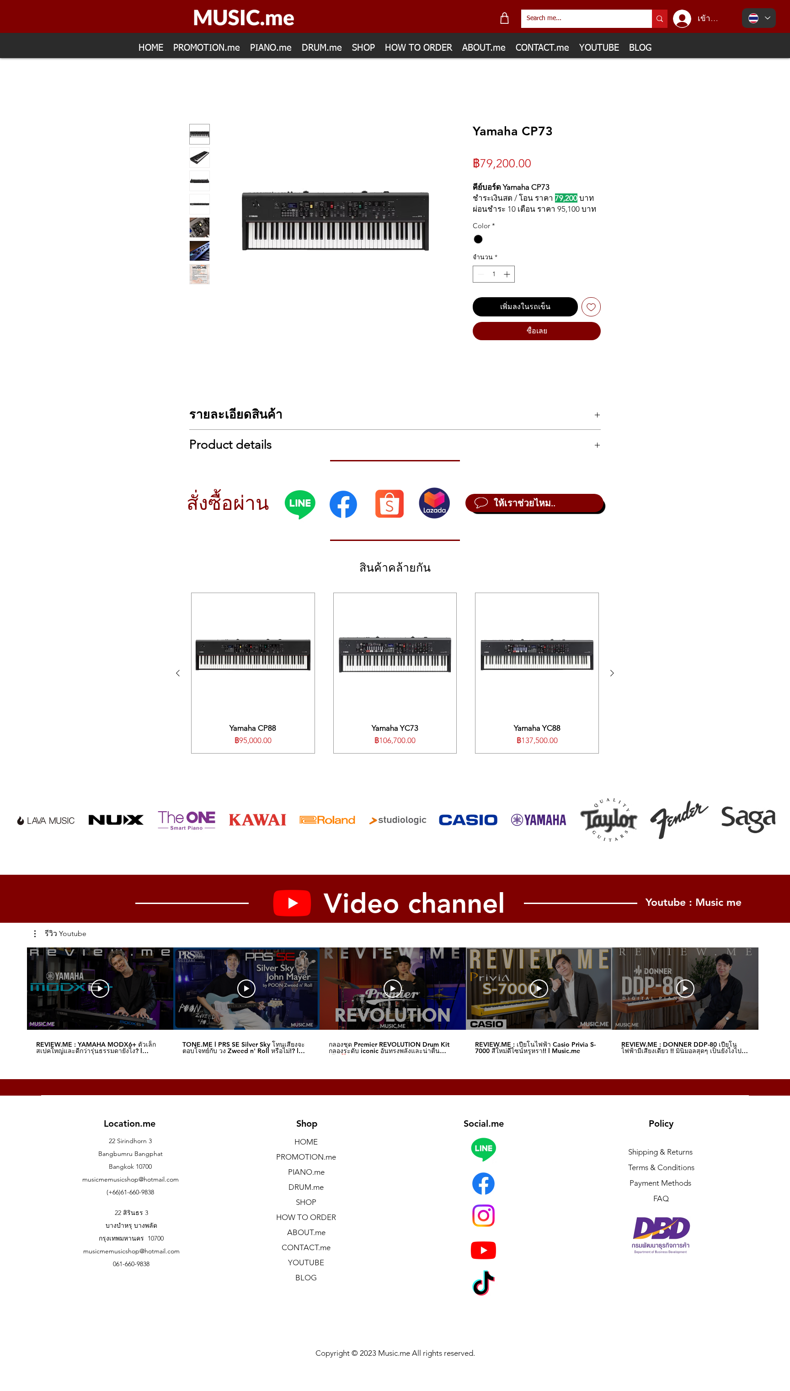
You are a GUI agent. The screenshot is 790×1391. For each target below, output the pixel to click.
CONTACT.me (306, 1258)
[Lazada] (434, 514)
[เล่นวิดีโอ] (100, 999)
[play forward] (764, 830)
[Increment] (507, 285)
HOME (306, 1152)
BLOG (306, 1288)
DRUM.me (306, 1197)
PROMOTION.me (306, 1167)
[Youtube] (483, 1260)
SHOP (306, 1212)
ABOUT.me (306, 1242)
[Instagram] (483, 1226)
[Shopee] (389, 514)
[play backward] (26, 830)
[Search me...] (659, 19)
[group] (395, 684)
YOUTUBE (306, 1273)
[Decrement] (480, 285)
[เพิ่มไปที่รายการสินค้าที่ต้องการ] (591, 317)
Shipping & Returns (660, 1162)
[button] (60, 944)
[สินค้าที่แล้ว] (177, 683)
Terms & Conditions (661, 1177)
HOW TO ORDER (306, 1227)
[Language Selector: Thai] (759, 18)
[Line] (300, 515)
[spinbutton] (494, 285)
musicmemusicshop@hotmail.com (130, 1190)
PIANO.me (306, 1182)
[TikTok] (483, 1296)
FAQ (661, 1209)
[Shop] (504, 18)
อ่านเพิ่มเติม (489, 219)
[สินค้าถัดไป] (612, 683)
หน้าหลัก (203, 90)
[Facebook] (343, 515)
